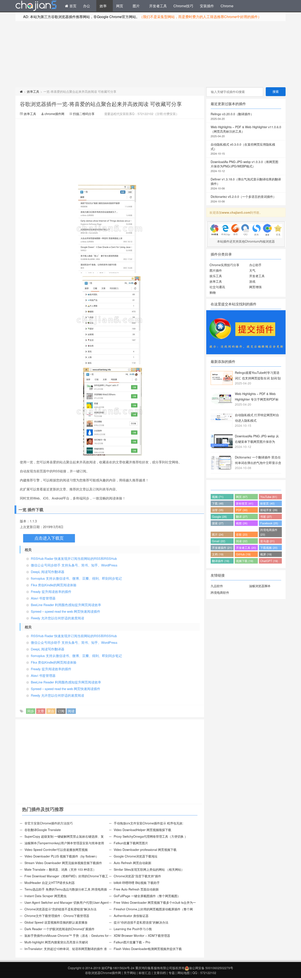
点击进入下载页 (49, 538)
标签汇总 (145, 973)
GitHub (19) (243, 554)
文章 (40, 711)
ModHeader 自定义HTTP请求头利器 (49, 882)
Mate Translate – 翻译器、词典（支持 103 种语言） (60, 869)
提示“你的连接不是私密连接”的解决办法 (141, 922)
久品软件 (217, 586)
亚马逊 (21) (267, 541)
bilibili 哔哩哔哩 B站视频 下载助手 (137, 882)
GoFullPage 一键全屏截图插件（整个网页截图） (147, 896)
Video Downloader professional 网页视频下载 (145, 849)
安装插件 (207, 5)
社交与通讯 (217, 287)
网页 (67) (241, 497)
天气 (252, 270)
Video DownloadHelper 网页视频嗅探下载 (142, 830)
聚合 (51, 711)
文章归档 (160, 973)
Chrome (227, 5)
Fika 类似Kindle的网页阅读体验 (53, 585)
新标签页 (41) (244, 503)
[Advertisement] (150, 54)
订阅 (61, 711)
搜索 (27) (217, 523)
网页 (119, 5)
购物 (213, 292)
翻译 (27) (241, 516)
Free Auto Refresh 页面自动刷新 (136, 889)
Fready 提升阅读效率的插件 (51, 591)
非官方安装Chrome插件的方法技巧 (48, 823)
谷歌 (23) (241, 534)
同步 (30, 711)
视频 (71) (217, 497)
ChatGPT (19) (269, 561)
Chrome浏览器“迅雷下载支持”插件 (137, 876)
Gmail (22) (218, 541)
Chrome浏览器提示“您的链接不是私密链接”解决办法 (60, 909)
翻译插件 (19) (220, 561)
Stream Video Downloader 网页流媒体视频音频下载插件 (63, 863)
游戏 (252, 281)
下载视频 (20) (268, 548)
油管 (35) (217, 510)
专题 (172, 973)
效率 (103, 5)
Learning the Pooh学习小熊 (133, 929)
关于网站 (130, 973)
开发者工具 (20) (246, 548)
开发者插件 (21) (222, 548)
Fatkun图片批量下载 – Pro (132, 942)
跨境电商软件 (220, 592)
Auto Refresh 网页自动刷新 (132, 863)
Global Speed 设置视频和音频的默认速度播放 (55, 922)
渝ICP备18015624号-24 (117, 968)
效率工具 (33, 91)
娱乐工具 (216, 276)
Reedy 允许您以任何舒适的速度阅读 (57, 618)
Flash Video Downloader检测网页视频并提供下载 (148, 948)
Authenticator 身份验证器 (131, 915)
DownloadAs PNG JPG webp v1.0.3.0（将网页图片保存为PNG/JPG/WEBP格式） (244, 166)
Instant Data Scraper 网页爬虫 (45, 896)
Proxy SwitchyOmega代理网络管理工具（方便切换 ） (151, 836)
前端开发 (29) (268, 510)
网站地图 (183, 973)
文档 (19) (217, 554)
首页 (72, 5)
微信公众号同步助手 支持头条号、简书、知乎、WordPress (74, 565)
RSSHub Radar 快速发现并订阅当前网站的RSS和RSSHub (74, 558)
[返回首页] (21, 91)
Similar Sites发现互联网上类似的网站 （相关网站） (149, 869)
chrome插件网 (54, 113)
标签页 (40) (267, 503)
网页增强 (255, 287)
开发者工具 (158, 5)
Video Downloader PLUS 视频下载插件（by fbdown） (61, 856)
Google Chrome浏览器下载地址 (136, 856)
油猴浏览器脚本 (260, 586)
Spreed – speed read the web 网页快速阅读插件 (65, 611)
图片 (136, 5)
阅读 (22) (241, 541)
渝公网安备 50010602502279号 (211, 968)
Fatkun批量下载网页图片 (131, 843)
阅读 (71, 711)
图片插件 (216, 270)
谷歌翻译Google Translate (42, 830)
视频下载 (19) (244, 561)
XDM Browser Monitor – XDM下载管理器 (142, 935)
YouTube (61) (268, 497)
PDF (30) (241, 510)
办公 (86, 5)
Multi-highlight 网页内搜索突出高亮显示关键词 (56, 942)
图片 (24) (217, 534)
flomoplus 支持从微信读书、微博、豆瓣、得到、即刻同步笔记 (76, 578)
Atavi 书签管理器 (43, 598)
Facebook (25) (269, 523)
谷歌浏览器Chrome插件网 (103, 973)
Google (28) (219, 516)
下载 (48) (217, 503)
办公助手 (255, 265)
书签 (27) (266, 516)
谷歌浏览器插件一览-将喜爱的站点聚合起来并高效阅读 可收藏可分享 (101, 104)
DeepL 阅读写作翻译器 (47, 571)
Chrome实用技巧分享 (224, 265)
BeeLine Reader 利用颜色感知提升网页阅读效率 (66, 604)
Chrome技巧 (183, 5)
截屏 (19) (266, 554)
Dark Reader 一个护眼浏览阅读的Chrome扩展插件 (59, 929)
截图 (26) (241, 523)
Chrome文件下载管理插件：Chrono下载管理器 (56, 915)
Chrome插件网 (36, 6)
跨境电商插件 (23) (268, 532)
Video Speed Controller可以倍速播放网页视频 (56, 849)
